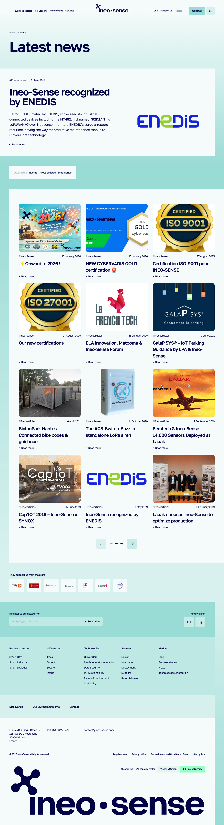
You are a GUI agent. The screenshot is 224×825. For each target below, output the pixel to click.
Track (50, 657)
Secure (51, 667)
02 (116, 543)
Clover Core (90, 657)
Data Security (92, 667)
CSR (155, 10)
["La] (68, 586)
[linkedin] (200, 622)
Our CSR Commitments (46, 706)
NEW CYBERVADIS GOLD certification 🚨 (111, 267)
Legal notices (120, 754)
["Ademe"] (86, 586)
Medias (178, 10)
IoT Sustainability (94, 672)
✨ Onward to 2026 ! (39, 263)
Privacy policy (139, 754)
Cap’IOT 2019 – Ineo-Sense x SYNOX (48, 518)
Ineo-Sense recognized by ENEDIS (59, 97)
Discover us (166, 10)
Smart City (15, 657)
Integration (127, 662)
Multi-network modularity (99, 662)
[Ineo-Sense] (112, 8)
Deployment (128, 667)
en (210, 10)
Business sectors (23, 10)
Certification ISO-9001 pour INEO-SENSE (181, 267)
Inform (50, 672)
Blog (161, 657)
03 (121, 543)
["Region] (17, 586)
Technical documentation (173, 672)
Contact (74, 706)
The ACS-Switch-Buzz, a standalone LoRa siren (110, 432)
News (162, 667)
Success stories (168, 662)
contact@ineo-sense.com (99, 730)
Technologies (56, 10)
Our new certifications (41, 343)
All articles (20, 172)
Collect (51, 662)
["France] (120, 586)
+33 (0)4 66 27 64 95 (58, 730)
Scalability (90, 683)
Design (125, 657)
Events (33, 172)
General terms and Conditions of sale (169, 754)
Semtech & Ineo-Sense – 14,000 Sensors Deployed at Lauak (181, 435)
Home (12, 32)
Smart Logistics (18, 667)
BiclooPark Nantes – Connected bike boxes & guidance (43, 435)
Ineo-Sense (64, 172)
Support (126, 672)
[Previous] (101, 544)
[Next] (132, 544)
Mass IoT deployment (96, 678)
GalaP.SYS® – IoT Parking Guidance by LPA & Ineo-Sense (178, 349)
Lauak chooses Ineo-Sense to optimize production (183, 518)
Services (69, 10)
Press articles (48, 172)
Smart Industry (18, 662)
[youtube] (189, 622)
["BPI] (51, 586)
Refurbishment (130, 678)
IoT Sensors (41, 10)
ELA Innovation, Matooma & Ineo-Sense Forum (114, 346)
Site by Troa (199, 754)
